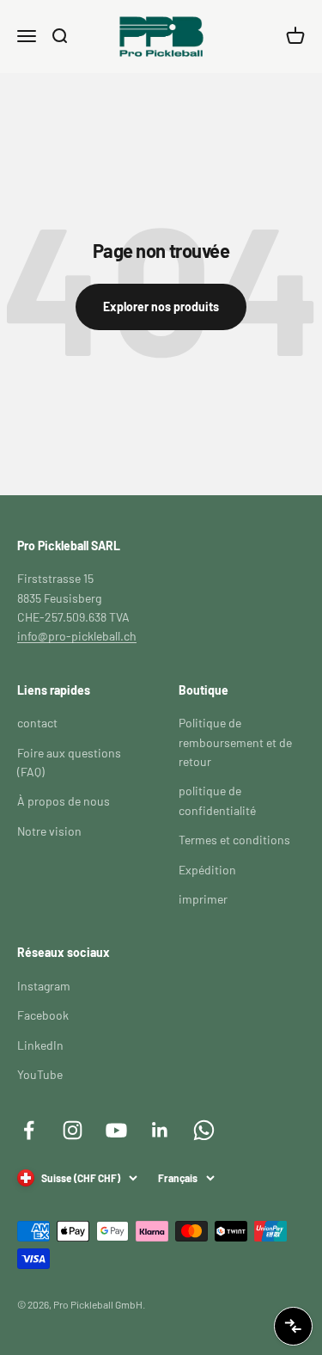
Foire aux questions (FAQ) (69, 762)
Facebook (43, 1015)
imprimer (203, 899)
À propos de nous (63, 801)
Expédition (207, 869)
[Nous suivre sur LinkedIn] (160, 1130)
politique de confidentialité (217, 800)
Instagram (43, 985)
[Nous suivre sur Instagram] (72, 1130)
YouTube (40, 1074)
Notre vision (49, 831)
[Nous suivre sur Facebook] (28, 1130)
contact (37, 722)
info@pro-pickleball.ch (77, 635)
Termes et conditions (234, 839)
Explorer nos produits (161, 306)
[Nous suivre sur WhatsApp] (204, 1130)
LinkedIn (40, 1045)
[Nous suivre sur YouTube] (116, 1130)
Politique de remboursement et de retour (235, 742)
